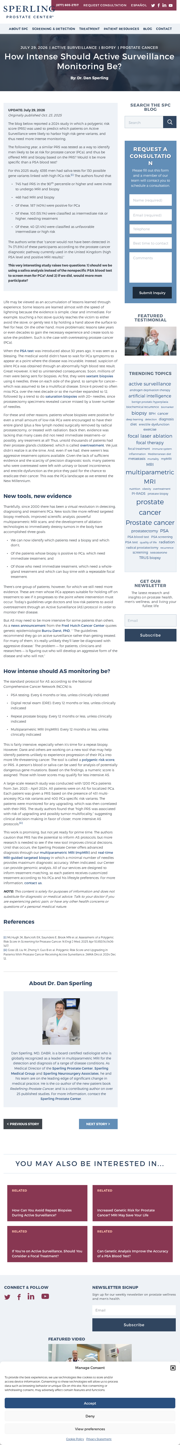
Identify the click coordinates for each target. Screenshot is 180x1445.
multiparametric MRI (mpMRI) (65, 852)
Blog (147, 29)
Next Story (97, 1124)
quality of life (148, 542)
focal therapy (150, 442)
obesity (146, 488)
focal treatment (139, 448)
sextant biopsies (99, 376)
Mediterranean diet (159, 453)
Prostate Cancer (139, 47)
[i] (72, 174)
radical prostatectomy (142, 547)
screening (140, 552)
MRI (150, 464)
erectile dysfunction (154, 424)
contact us (33, 883)
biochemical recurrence (142, 406)
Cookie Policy (75, 1439)
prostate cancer (150, 506)
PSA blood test (138, 536)
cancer (163, 413)
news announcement (28, 625)
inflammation (137, 453)
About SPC (18, 29)
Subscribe (150, 635)
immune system (162, 448)
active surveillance (150, 383)
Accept (90, 1403)
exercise (149, 429)
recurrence (166, 547)
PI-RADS (139, 493)
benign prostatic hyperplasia (150, 401)
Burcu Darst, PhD (56, 631)
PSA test (27, 351)
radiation (167, 542)
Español (139, 5)
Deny (90, 1416)
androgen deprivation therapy (150, 390)
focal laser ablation (150, 436)
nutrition (134, 488)
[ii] (21, 822)
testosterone (158, 552)
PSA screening (161, 537)
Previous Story (24, 1124)
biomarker (167, 406)
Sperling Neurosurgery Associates (71, 1073)
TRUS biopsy (150, 557)
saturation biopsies (61, 396)
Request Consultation (104, 5)
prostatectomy (144, 531)
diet (133, 424)
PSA (164, 530)
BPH (152, 413)
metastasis (136, 459)
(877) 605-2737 (67, 5)
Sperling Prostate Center (72, 1068)
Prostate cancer (150, 522)
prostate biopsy (158, 493)
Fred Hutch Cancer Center (83, 625)
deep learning (134, 419)
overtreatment (92, 445)
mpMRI (166, 458)
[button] (173, 1368)
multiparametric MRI (150, 476)
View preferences (90, 1429)
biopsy (139, 413)
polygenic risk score (98, 760)
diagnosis (166, 419)
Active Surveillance (74, 47)
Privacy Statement (99, 1439)
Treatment (89, 29)
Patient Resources (121, 29)
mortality (153, 458)
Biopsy (108, 47)
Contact (164, 29)
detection (151, 419)
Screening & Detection (53, 29)
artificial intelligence (149, 395)
